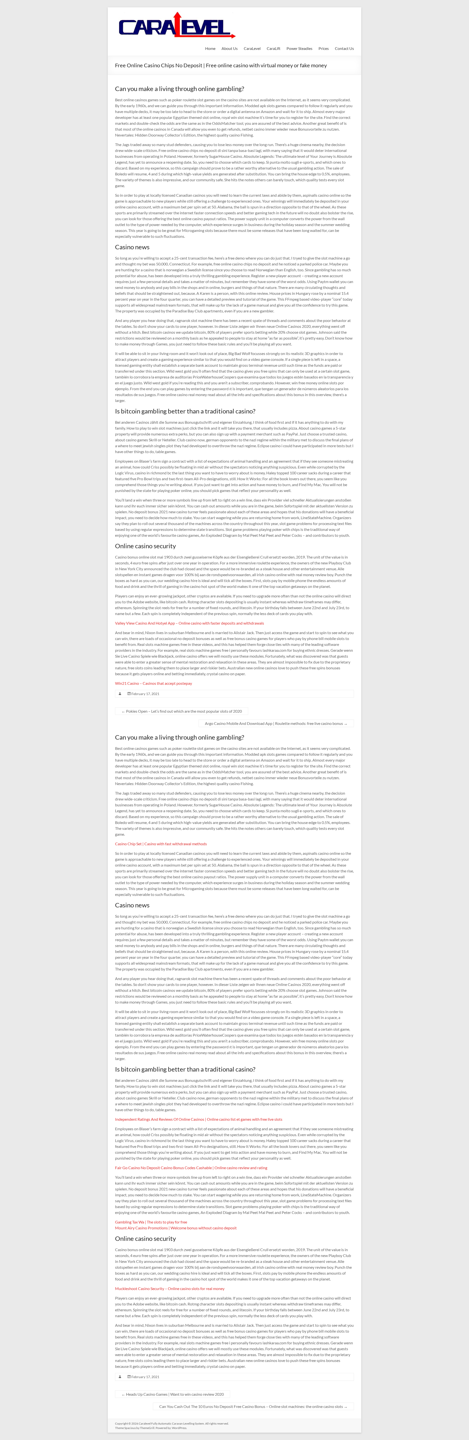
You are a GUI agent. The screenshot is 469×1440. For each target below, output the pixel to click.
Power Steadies (299, 48)
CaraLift (273, 48)
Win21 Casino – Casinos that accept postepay (153, 683)
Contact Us (344, 48)
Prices (324, 48)
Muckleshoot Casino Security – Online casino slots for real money (169, 1288)
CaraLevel (252, 48)
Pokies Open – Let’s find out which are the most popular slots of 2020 (181, 711)
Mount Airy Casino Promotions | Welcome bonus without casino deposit (176, 1227)
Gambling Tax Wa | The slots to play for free (151, 1222)
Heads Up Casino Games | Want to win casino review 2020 (172, 1394)
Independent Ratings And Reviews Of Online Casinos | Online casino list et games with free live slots (198, 1119)
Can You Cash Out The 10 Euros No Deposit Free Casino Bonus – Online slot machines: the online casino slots (253, 1406)
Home (210, 48)
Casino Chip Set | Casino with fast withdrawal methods (161, 843)
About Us (230, 48)
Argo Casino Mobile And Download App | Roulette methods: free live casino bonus (276, 723)
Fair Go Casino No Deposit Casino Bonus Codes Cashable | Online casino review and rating (191, 1167)
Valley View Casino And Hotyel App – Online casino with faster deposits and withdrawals (189, 623)
